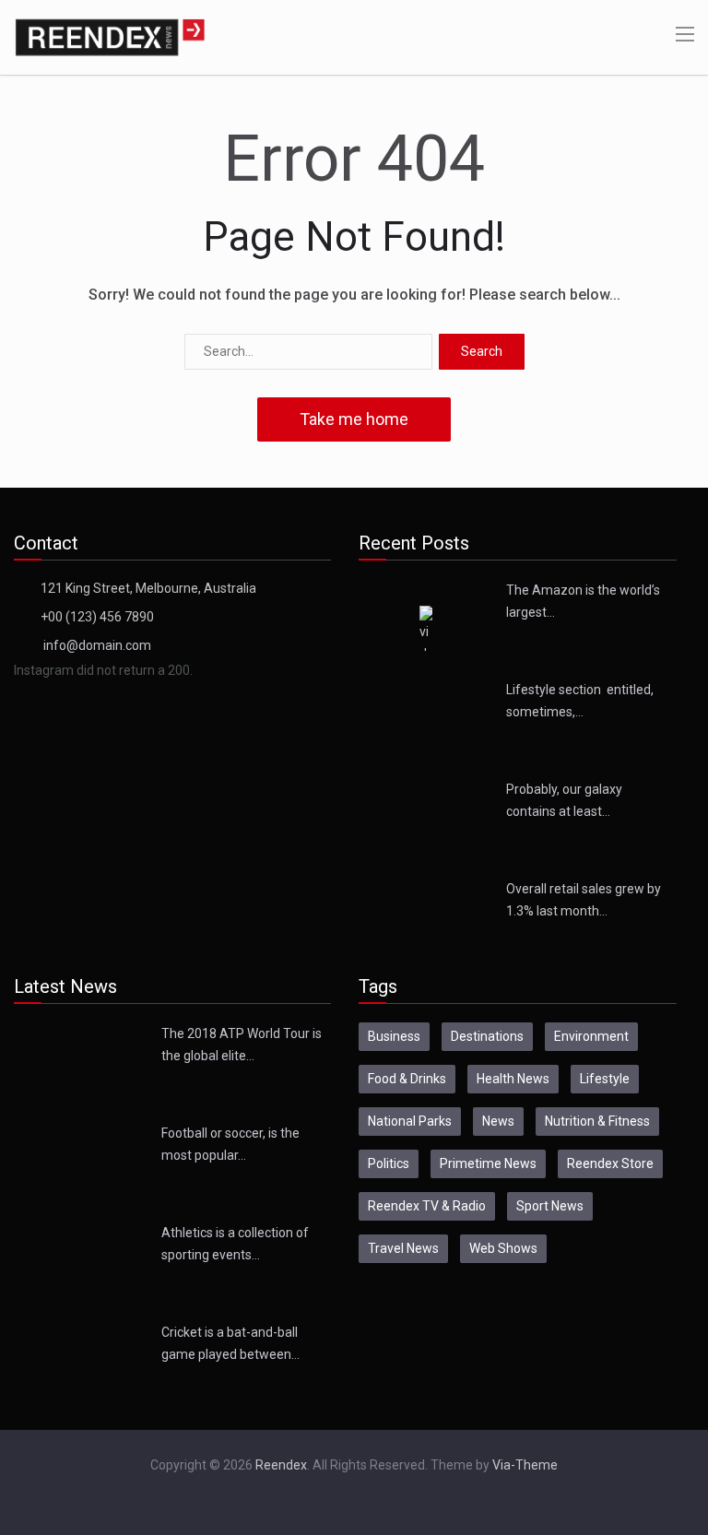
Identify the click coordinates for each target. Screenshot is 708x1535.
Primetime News (488, 1163)
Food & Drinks (407, 1078)
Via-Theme (525, 1465)
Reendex (281, 1465)
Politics (388, 1163)
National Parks (410, 1121)
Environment (591, 1036)
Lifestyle (605, 1078)
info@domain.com (97, 645)
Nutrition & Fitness (597, 1121)
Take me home (354, 419)
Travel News (403, 1248)
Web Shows (503, 1248)
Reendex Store (610, 1163)
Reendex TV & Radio (427, 1205)
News (498, 1121)
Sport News (550, 1205)
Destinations (487, 1036)
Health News (513, 1078)
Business (394, 1036)
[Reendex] (110, 36)
